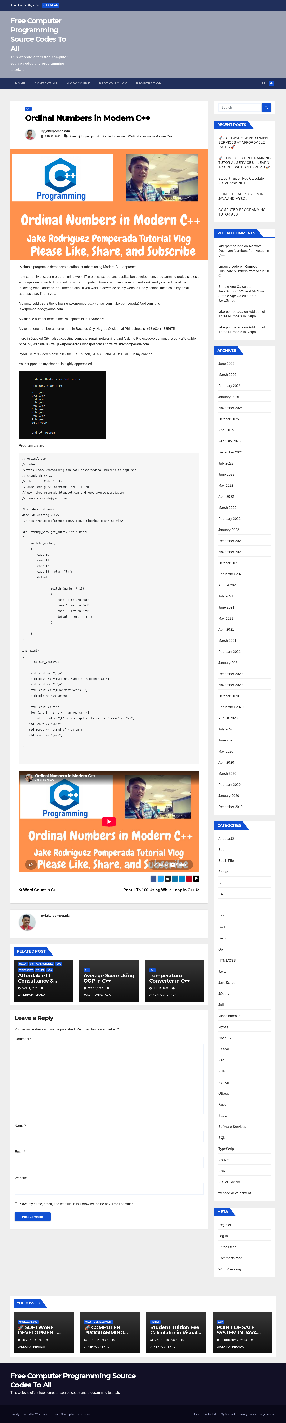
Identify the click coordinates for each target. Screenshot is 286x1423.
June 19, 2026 (32, 1340)
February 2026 (229, 386)
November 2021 (230, 552)
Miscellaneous (229, 1016)
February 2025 (229, 441)
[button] (263, 83)
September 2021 (231, 574)
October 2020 (228, 696)
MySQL (224, 1027)
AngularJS (226, 838)
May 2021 (225, 618)
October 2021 (228, 563)
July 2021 (225, 596)
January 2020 (228, 796)
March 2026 (227, 374)
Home (20, 83)
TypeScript (26, 970)
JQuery (223, 993)
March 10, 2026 (166, 1340)
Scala (22, 964)
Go (220, 949)
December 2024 (230, 452)
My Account (78, 83)
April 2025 (226, 430)
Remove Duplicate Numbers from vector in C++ (243, 250)
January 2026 (228, 397)
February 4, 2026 (234, 1340)
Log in (223, 1236)
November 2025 (230, 408)
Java (222, 971)
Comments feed (230, 1258)
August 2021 (228, 585)
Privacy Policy (113, 83)
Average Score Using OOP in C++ (109, 978)
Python (223, 1082)
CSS (222, 916)
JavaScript (226, 982)
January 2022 (228, 530)
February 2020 (229, 784)
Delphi (223, 938)
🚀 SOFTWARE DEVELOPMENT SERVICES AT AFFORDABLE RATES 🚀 (244, 142)
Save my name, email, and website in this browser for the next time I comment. (77, 1204)
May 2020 (225, 751)
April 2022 (226, 496)
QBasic (223, 1093)
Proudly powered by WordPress (29, 1414)
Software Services (41, 964)
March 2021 (227, 640)
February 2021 (229, 651)
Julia (222, 1005)
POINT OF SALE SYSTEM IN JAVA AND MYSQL (237, 1332)
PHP (222, 1071)
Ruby (222, 1104)
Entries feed (227, 1247)
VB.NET (40, 970)
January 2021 (228, 663)
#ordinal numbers (114, 136)
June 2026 (226, 363)
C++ (28, 109)
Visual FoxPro (229, 1182)
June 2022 (226, 474)
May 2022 (225, 485)
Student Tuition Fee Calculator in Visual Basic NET (174, 1332)
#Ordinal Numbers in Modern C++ (149, 136)
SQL (59, 964)
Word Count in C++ (40, 890)
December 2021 (230, 541)
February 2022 (229, 519)
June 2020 (226, 740)
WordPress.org (229, 1269)
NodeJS (224, 1038)
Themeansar (82, 1414)
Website (21, 1178)
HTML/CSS (227, 960)
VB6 (50, 970)
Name (20, 1125)
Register (224, 1225)
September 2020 (231, 707)
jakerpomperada (58, 131)
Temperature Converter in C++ (169, 978)
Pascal (223, 1049)
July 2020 (225, 729)
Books (223, 872)
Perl (221, 1060)
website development (234, 1193)
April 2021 (226, 629)
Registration (148, 83)
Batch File (226, 861)
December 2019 (230, 807)
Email (20, 1152)
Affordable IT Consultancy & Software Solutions (41, 980)
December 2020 (230, 674)
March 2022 (227, 507)
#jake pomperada (89, 136)
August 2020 (228, 718)
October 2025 (228, 419)
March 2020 (227, 773)
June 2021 (226, 607)
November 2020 (230, 685)
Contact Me (45, 83)
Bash (222, 849)
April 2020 (226, 762)
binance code (228, 266)
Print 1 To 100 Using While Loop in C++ (159, 890)
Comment (23, 1039)
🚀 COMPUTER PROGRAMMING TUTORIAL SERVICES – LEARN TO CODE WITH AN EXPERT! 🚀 (244, 162)
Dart (221, 927)
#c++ (72, 136)
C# (220, 894)
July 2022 (225, 463)
